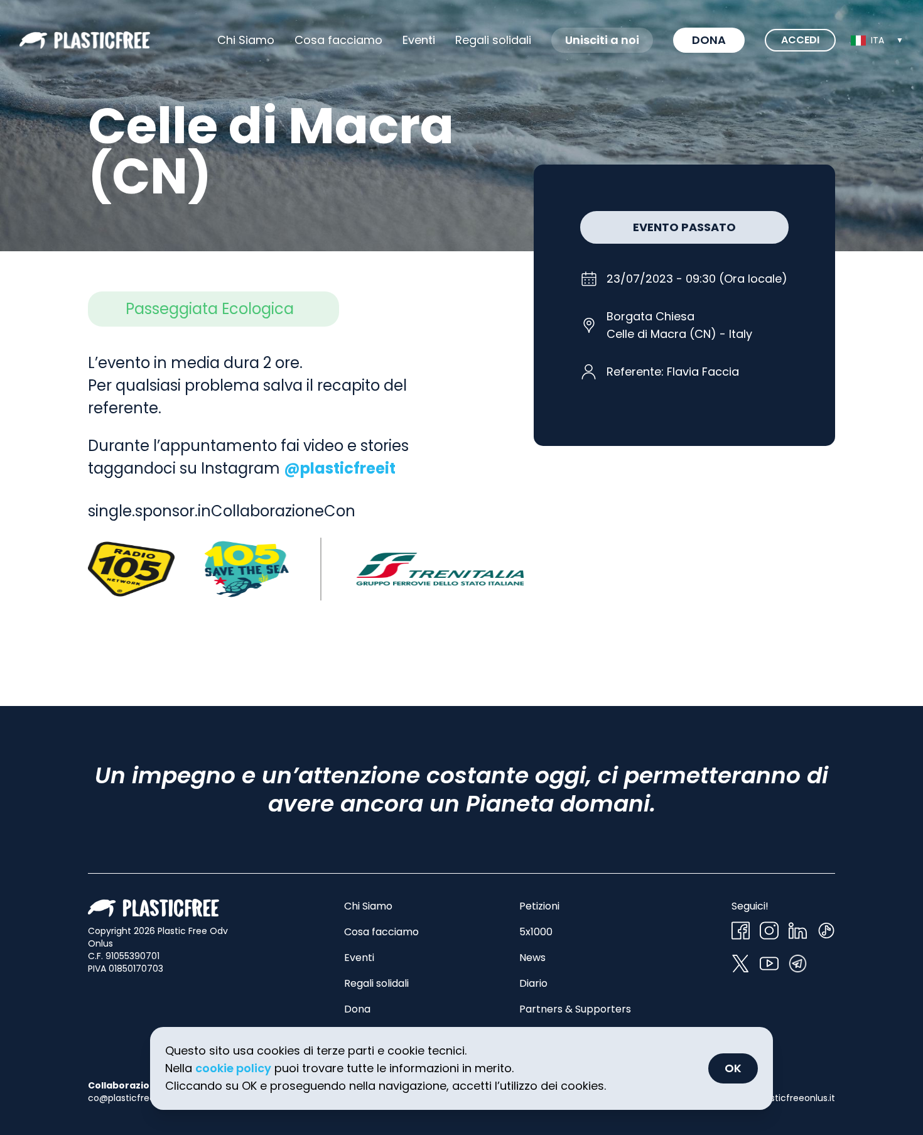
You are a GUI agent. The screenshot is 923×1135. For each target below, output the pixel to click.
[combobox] (877, 40)
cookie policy (233, 1068)
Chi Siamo (245, 40)
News (532, 957)
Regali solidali (376, 983)
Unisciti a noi (602, 40)
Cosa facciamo (338, 40)
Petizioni (539, 906)
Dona (709, 40)
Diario (533, 983)
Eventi (418, 40)
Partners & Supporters (575, 1009)
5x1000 (536, 932)
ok (733, 1068)
